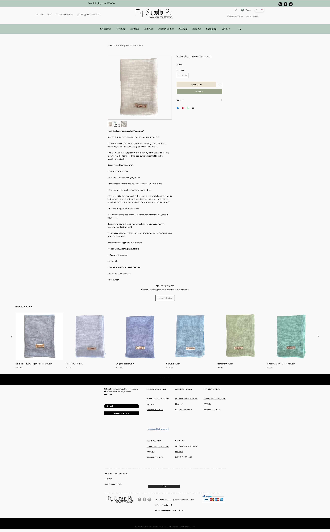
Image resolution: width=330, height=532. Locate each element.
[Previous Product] (11, 336)
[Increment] (186, 75)
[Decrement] (178, 75)
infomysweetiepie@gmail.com (168, 525)
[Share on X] (193, 108)
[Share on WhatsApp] (188, 108)
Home (110, 46)
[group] (165, 340)
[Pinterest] (291, 4)
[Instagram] (280, 4)
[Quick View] (140, 336)
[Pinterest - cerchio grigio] (139, 499)
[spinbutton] (182, 75)
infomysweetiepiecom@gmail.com (169, 510)
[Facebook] (285, 4)
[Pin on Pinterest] (183, 108)
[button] (64, 14)
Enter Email (109, 402)
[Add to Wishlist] (219, 84)
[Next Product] (318, 336)
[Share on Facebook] (178, 108)
